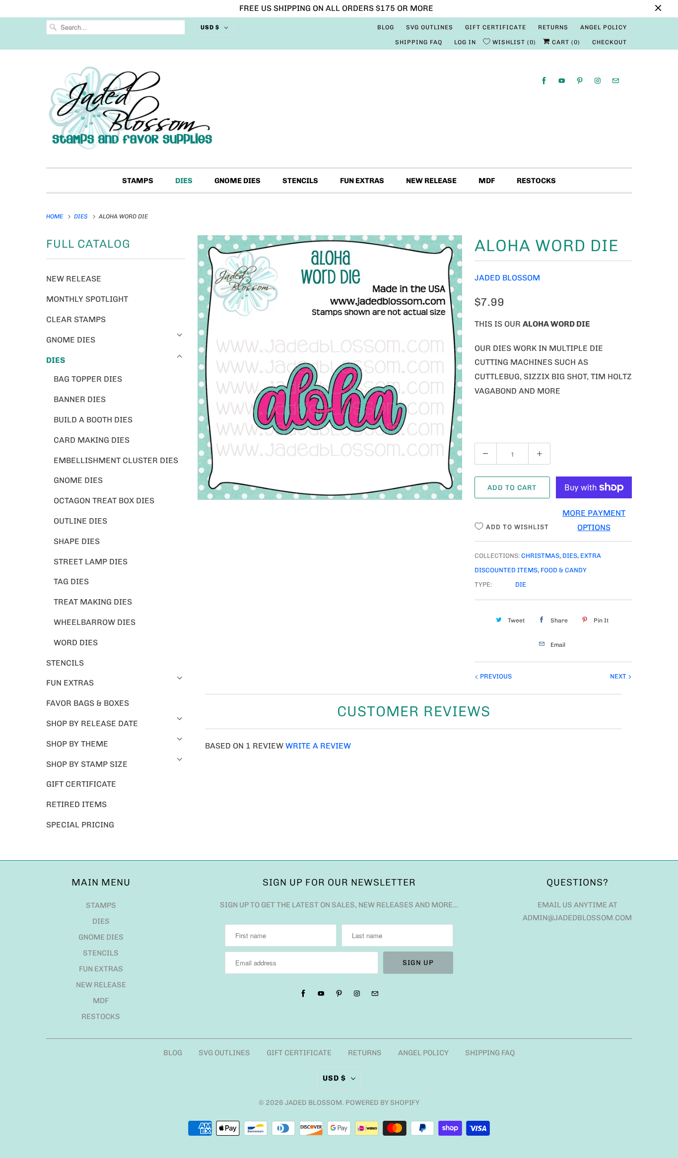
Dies (184, 180)
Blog (385, 27)
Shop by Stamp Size (87, 764)
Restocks (536, 180)
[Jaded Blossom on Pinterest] (579, 80)
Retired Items (76, 804)
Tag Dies (71, 581)
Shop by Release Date (92, 723)
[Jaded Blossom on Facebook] (544, 80)
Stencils (300, 180)
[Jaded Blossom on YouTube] (561, 80)
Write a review (318, 745)
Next (619, 676)
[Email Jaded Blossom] (615, 80)
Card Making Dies (92, 440)
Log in (465, 42)
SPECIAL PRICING (80, 824)
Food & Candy (564, 570)
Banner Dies (80, 399)
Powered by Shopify (382, 1102)
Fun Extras (362, 180)
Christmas (540, 555)
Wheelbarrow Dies (95, 622)
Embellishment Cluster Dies (116, 460)
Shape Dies (77, 541)
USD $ (210, 27)
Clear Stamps (76, 319)
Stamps (137, 180)
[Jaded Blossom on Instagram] (597, 80)
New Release (431, 180)
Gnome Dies (237, 180)
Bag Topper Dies (88, 379)
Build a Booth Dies (93, 419)
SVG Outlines (429, 27)
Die (520, 584)
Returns (553, 27)
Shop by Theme (77, 744)
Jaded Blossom (507, 277)
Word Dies (76, 642)
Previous (495, 676)
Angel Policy (603, 27)
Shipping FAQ (418, 42)
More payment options (593, 520)
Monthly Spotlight (87, 299)
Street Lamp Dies (91, 561)
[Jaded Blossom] (339, 111)
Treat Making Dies (93, 602)
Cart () (565, 42)
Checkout (609, 42)
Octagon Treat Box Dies (104, 500)
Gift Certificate (495, 27)
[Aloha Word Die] (330, 367)
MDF (486, 180)
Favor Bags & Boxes (87, 703)
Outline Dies (80, 521)
